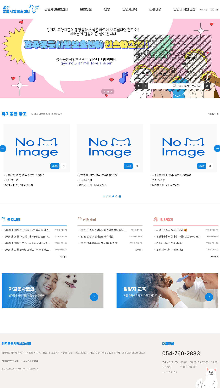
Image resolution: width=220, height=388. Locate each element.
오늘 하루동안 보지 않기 (189, 86)
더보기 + (63, 257)
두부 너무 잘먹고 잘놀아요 (169, 249)
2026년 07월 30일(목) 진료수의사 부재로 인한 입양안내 (34, 249)
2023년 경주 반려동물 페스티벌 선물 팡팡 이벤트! (106, 230)
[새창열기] (110, 58)
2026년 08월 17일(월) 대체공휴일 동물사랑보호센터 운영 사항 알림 (39, 236)
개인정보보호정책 (10, 361)
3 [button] (110, 196)
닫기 (208, 86)
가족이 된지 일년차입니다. (169, 243)
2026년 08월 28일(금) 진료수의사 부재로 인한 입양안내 (34, 230)
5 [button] (116, 196)
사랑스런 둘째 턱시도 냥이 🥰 (171, 230)
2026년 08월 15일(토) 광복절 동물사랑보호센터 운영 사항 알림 (37, 243)
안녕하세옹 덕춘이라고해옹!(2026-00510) (178, 236)
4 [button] (113, 196)
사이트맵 (203, 9)
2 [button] (107, 196)
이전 (138, 84)
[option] (172, 60)
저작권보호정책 (30, 361)
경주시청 (214, 9)
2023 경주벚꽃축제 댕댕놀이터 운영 (99, 243)
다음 (145, 87)
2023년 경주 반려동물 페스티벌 (97, 236)
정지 (107, 91)
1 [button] (104, 196)
